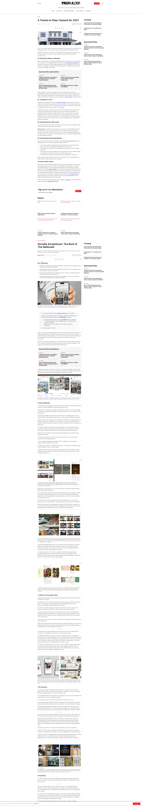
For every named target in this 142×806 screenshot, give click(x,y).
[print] (80, 28)
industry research (53, 169)
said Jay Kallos (68, 96)
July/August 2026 (61, 313)
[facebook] (55, 28)
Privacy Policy (36, 803)
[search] (40, 3)
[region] (71, 803)
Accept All (136, 803)
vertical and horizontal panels (72, 62)
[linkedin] (57, 28)
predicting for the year (53, 181)
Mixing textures (41, 129)
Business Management (69, 10)
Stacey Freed (40, 255)
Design (52, 10)
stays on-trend (70, 141)
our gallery (67, 179)
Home (39, 16)
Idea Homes (88, 10)
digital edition (63, 317)
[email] (63, 28)
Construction (59, 10)
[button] (38, 3)
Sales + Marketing (80, 10)
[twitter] (59, 28)
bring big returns (73, 174)
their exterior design (61, 102)
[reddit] (61, 28)
